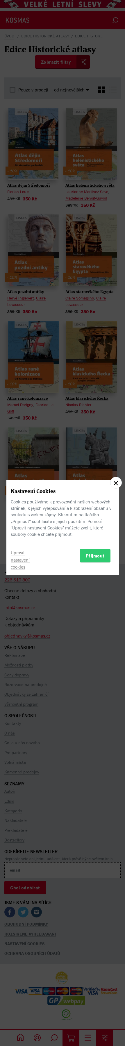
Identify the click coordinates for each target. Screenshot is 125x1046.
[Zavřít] (116, 483)
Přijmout (95, 556)
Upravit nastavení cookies (20, 560)
